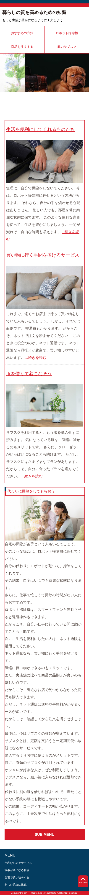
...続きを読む (35, 358)
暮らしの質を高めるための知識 (34, 12)
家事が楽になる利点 (17, 870)
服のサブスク (66, 46)
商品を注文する (22, 46)
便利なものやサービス (18, 862)
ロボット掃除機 (67, 33)
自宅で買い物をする (17, 877)
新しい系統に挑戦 (15, 884)
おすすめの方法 (22, 33)
